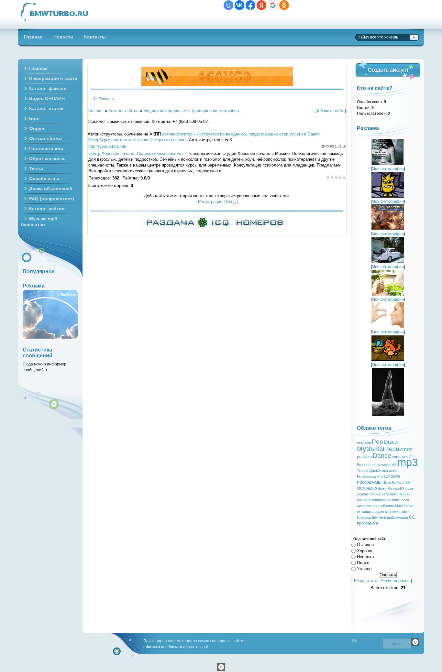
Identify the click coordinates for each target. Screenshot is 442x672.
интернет (374, 506)
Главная (106, 99)
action (393, 470)
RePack (398, 482)
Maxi (399, 506)
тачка (396, 500)
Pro (380, 476)
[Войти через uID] (228, 5)
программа (367, 523)
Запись (409, 506)
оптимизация (397, 511)
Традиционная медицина (215, 110)
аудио (379, 512)
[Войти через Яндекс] (261, 5)
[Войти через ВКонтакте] (239, 5)
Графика (364, 517)
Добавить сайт (329, 110)
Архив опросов (395, 580)
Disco (390, 442)
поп (408, 449)
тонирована (381, 500)
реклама (364, 442)
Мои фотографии (388, 169)
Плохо (363, 562)
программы (369, 482)
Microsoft (394, 488)
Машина (363, 500)
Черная (404, 494)
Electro (388, 506)
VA (394, 464)
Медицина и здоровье (164, 110)
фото (382, 488)
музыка (370, 448)
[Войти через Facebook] (250, 5)
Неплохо (365, 556)
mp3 (407, 462)
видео (386, 465)
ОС (412, 517)
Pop (377, 441)
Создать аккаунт (388, 70)
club (361, 488)
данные (379, 517)
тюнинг (362, 494)
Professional (366, 476)
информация (397, 517)
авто (393, 494)
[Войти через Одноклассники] (284, 5)
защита (367, 512)
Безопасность (368, 465)
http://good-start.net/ (107, 146)
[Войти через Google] (273, 5)
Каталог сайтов (123, 110)
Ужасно (364, 568)
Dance (382, 455)
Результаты (365, 580)
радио (371, 488)
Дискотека (378, 470)
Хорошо (364, 550)
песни (394, 448)
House (408, 488)
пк (358, 512)
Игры (386, 482)
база (405, 500)
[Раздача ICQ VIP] (214, 228)
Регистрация (210, 201)
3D (407, 482)
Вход (231, 201)
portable (364, 456)
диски (361, 506)
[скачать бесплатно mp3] (388, 415)
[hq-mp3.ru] (217, 84)
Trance (362, 470)
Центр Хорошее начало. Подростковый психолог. (136, 153)
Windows (392, 476)
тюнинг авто (379, 494)
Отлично (365, 544)
